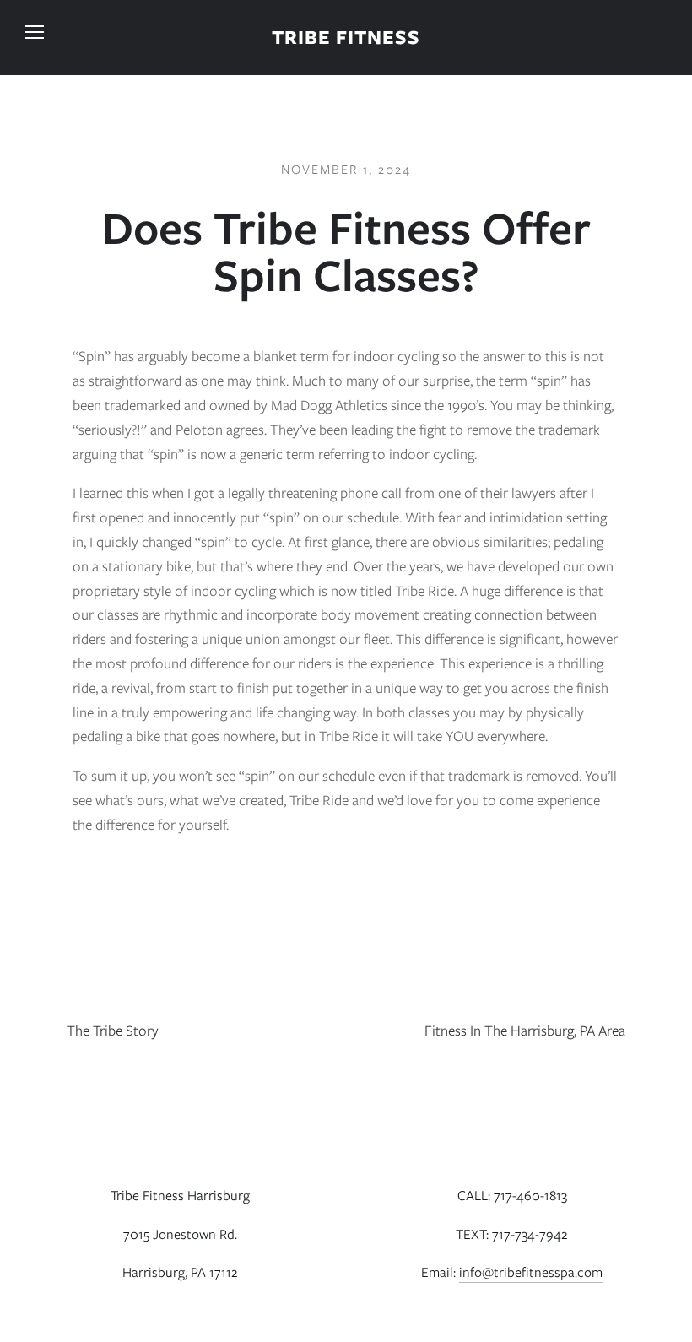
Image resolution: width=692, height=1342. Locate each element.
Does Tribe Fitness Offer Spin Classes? (346, 251)
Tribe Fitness (346, 37)
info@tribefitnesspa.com (531, 1272)
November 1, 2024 (346, 169)
